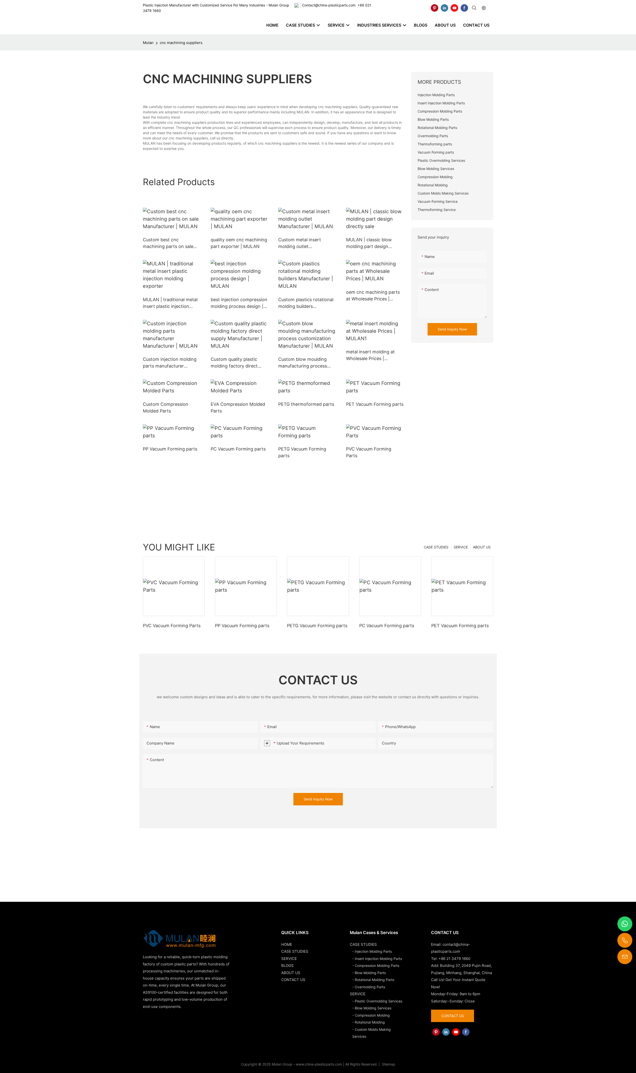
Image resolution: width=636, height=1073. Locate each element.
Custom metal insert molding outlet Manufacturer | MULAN (302, 243)
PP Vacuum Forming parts (170, 449)
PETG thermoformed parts (306, 404)
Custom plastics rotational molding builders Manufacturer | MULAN (305, 303)
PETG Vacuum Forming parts (302, 452)
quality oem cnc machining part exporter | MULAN (239, 243)
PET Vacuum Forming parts (374, 404)
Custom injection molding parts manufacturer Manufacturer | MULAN (170, 363)
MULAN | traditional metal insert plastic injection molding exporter (170, 303)
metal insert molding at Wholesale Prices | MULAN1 (370, 355)
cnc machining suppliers (181, 42)
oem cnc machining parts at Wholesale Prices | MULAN (373, 295)
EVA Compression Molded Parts (238, 407)
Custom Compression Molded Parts (165, 407)
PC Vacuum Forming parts (238, 449)
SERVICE (461, 547)
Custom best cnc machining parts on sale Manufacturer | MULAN (168, 243)
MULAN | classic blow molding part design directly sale (369, 243)
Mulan (148, 42)
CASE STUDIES (436, 547)
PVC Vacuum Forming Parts (368, 452)
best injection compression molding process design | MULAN (239, 303)
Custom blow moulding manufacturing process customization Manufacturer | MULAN (302, 363)
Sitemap (388, 1064)
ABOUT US (482, 547)
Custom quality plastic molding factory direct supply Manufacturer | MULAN (234, 363)
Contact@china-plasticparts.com (329, 5)
